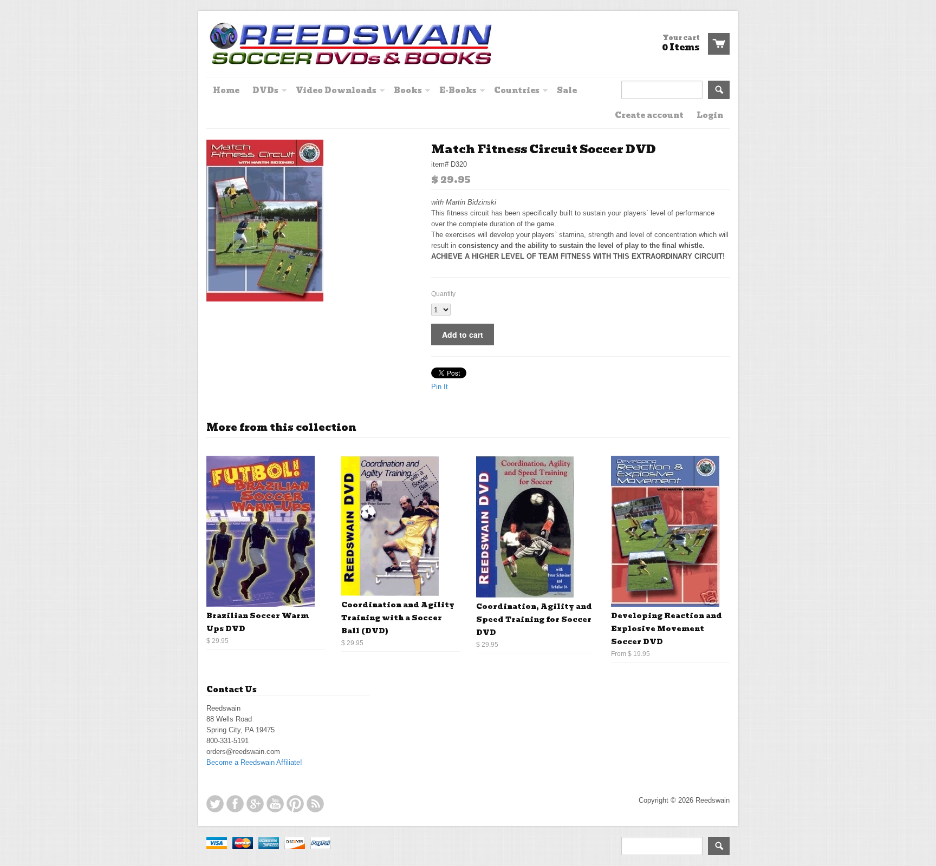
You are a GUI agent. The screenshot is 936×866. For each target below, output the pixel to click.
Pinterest (295, 803)
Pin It (439, 387)
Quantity (443, 294)
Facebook (235, 803)
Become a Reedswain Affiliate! (254, 762)
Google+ (255, 803)
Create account (649, 115)
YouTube (275, 803)
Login (710, 115)
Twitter (215, 803)
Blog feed (315, 803)
